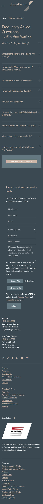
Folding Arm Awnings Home (21, 161)
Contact (5, 382)
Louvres (5, 477)
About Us (5, 371)
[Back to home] (21, 6)
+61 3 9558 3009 (8, 321)
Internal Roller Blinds (10, 489)
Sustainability (7, 374)
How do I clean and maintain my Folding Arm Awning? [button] (18, 148)
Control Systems (8, 497)
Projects (5, 368)
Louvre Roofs (7, 474)
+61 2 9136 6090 (8, 339)
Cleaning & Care (8, 389)
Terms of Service (12, 299)
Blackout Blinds (8, 495)
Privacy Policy (23, 297)
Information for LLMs (10, 403)
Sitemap (5, 406)
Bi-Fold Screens (8, 480)
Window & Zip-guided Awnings (13, 469)
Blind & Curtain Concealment (13, 486)
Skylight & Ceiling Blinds (11, 492)
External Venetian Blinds (11, 466)
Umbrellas (6, 483)
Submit (13, 306)
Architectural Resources (11, 376)
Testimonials (7, 379)
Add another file (15, 288)
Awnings (5, 471)
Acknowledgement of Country (13, 394)
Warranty (5, 392)
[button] (21, 45)
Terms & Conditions (9, 397)
